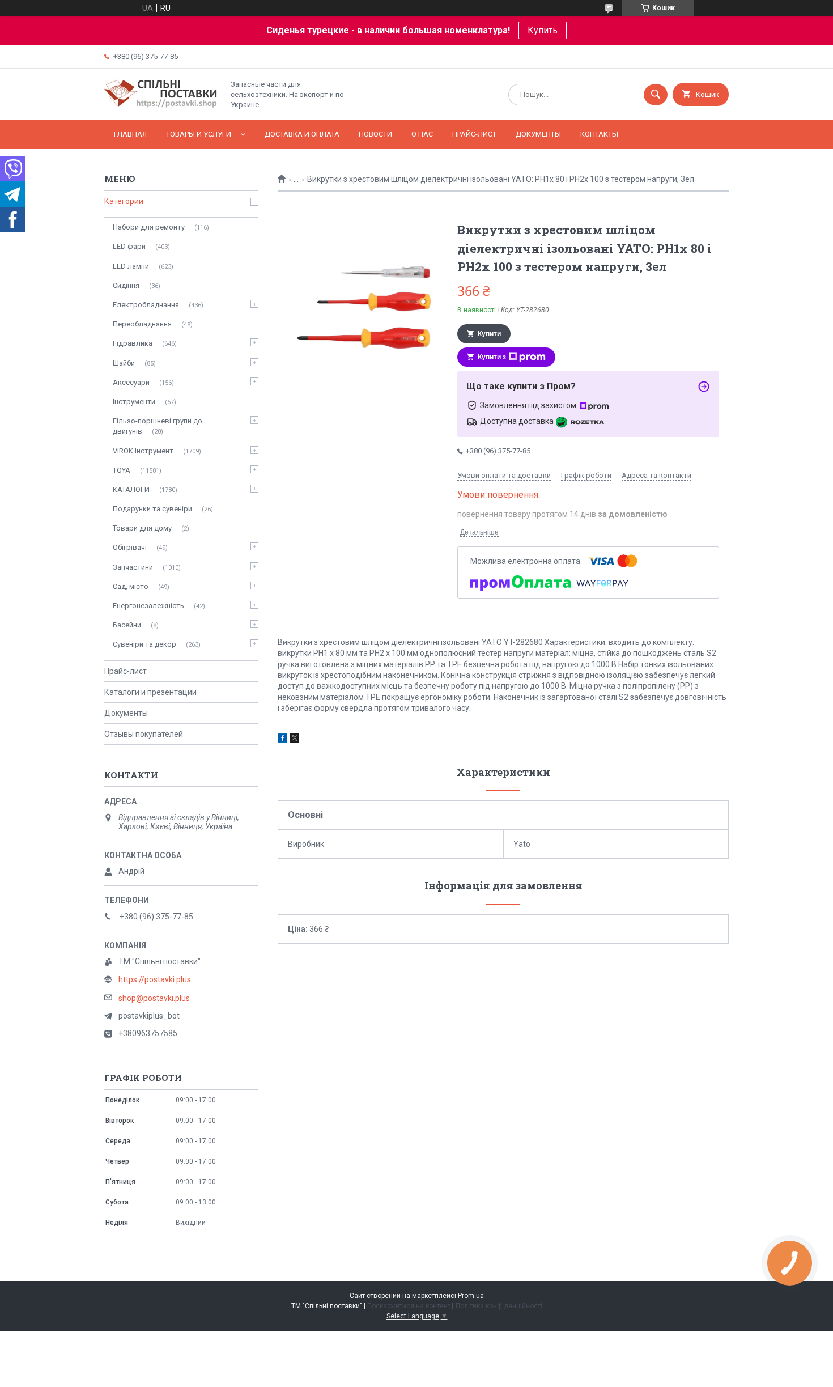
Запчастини (133, 567)
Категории (123, 201)
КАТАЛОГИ (131, 489)
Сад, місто (130, 586)
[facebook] (282, 739)
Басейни (127, 625)
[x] (294, 739)
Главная (130, 134)
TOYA (121, 470)
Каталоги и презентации (150, 692)
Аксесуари (131, 382)
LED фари (129, 246)
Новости (375, 134)
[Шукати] (656, 94)
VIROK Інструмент (143, 451)
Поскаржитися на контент (408, 1306)
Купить (543, 30)
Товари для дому (142, 528)
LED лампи (131, 266)
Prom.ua (471, 1296)
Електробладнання (146, 304)
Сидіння (126, 285)
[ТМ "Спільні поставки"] (161, 106)
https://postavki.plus (154, 979)
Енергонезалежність (148, 605)
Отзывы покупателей (143, 734)
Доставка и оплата (302, 134)
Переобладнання (142, 324)
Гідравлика (132, 343)
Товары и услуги (198, 134)
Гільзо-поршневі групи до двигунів (157, 426)
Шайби (124, 363)
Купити (489, 334)
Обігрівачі (130, 547)
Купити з (492, 357)
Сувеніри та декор (144, 644)
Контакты (599, 134)
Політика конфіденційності (499, 1306)
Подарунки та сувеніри (152, 508)
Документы (538, 134)
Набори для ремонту (149, 227)
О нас (422, 134)
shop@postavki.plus (154, 998)
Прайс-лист (474, 134)
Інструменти (134, 401)
